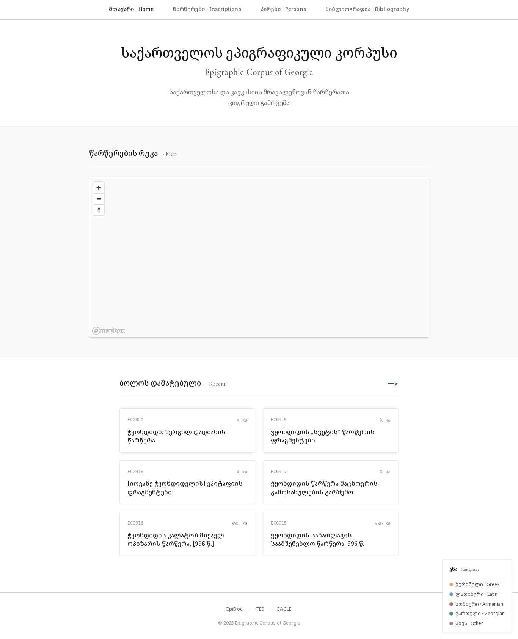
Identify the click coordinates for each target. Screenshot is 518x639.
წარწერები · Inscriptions (207, 8)
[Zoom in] (98, 187)
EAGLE (284, 608)
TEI (260, 608)
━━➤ (393, 383)
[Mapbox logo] (108, 331)
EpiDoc (234, 608)
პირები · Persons (283, 8)
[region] (259, 257)
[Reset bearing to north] (98, 209)
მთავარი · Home (131, 8)
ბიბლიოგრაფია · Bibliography (367, 8)
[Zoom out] (98, 198)
